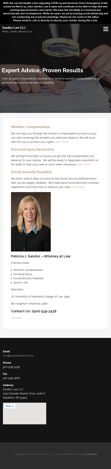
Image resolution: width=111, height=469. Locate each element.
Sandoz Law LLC (14, 27)
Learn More (61, 141)
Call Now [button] (16, 317)
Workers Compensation (30, 127)
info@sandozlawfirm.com (18, 355)
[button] (107, 29)
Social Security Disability (31, 172)
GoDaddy (91, 454)
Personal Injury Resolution (32, 149)
